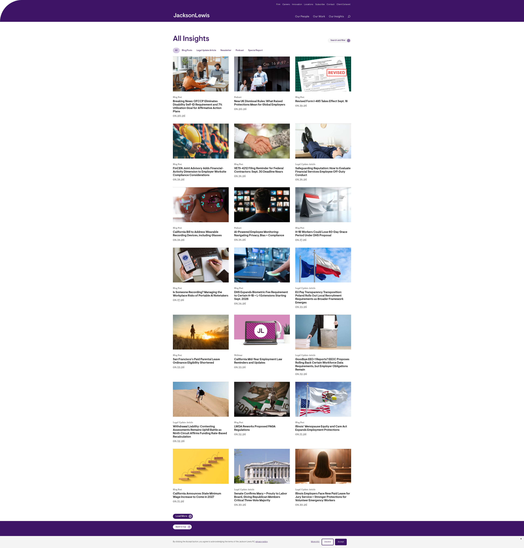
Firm (278, 5)
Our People (302, 16)
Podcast (240, 50)
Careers (286, 5)
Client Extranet (344, 5)
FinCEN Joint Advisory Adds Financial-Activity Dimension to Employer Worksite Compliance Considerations (199, 172)
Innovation (297, 5)
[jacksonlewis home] (191, 14)
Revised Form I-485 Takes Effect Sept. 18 (321, 101)
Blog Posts (187, 50)
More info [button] (315, 542)
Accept (341, 542)
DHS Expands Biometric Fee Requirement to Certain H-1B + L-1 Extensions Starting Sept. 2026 (261, 296)
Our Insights (336, 16)
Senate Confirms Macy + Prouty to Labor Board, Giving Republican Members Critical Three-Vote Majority (260, 497)
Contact (331, 5)
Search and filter (338, 40)
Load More (181, 516)
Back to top (181, 527)
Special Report (255, 50)
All (176, 50)
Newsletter (226, 50)
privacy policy (262, 542)
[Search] (347, 16)
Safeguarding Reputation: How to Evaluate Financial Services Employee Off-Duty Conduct (323, 172)
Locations (308, 5)
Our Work (319, 16)
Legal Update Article (206, 50)
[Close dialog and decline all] (521, 539)
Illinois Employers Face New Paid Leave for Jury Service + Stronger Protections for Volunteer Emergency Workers (322, 497)
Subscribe (320, 5)
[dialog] (262, 542)
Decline (327, 542)
